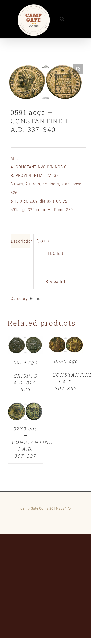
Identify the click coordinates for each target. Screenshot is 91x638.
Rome (35, 298)
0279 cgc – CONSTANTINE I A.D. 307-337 (32, 442)
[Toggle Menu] (79, 19)
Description (20, 241)
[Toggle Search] (62, 18)
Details (25, 346)
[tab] (20, 241)
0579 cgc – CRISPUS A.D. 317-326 (25, 375)
